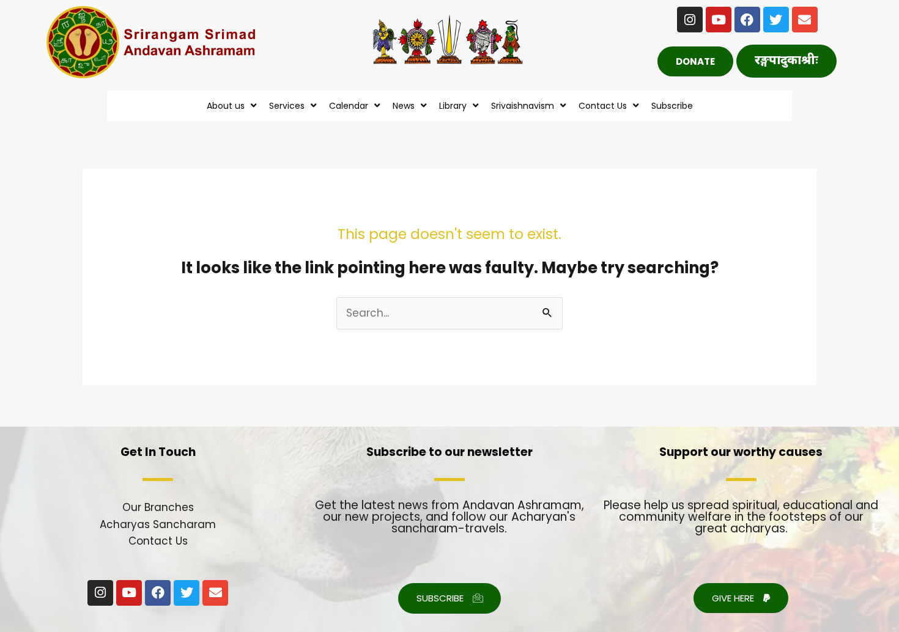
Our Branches (158, 507)
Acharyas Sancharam (158, 524)
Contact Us (158, 541)
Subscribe (672, 106)
